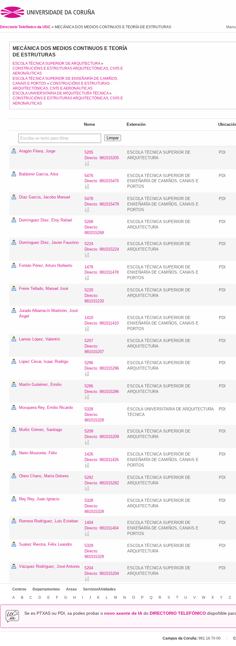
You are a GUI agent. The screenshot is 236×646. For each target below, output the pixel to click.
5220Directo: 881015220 (94, 295)
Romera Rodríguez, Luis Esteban (48, 521)
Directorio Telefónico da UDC (26, 27)
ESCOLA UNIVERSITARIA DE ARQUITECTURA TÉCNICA (60, 93)
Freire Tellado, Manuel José (43, 288)
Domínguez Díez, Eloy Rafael (45, 220)
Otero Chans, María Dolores (44, 476)
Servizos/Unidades (99, 589)
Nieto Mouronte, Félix (38, 453)
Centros (19, 589)
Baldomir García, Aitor (38, 174)
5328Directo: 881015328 (94, 414)
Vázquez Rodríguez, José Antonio (49, 566)
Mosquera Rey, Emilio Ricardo (46, 407)
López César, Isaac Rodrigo (43, 361)
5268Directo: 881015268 (94, 227)
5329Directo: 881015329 (94, 551)
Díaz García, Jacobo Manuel (44, 197)
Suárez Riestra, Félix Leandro (45, 544)
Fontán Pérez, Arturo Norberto (45, 265)
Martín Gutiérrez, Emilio (40, 384)
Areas (71, 589)
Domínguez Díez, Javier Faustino (49, 242)
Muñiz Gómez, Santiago (40, 429)
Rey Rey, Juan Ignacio (39, 499)
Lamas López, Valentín (39, 339)
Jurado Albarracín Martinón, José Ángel (48, 313)
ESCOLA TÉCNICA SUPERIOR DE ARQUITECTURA (56, 63)
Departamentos (46, 589)
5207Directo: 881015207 (94, 346)
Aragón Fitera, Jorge (37, 151)
